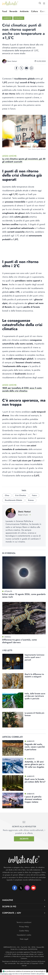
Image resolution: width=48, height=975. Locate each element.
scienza (31, 500)
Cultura (34, 11)
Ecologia (19, 18)
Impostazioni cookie (24, 935)
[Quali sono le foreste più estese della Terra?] (12, 783)
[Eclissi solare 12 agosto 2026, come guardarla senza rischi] (24, 572)
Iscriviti (24, 838)
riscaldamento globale (13, 500)
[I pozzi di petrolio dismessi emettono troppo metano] (12, 800)
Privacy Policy (24, 926)
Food (4, 11)
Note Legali (24, 939)
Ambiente (24, 11)
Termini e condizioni (24, 922)
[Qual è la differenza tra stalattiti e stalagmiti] (12, 681)
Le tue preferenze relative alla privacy (31, 974)
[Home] (10, 3)
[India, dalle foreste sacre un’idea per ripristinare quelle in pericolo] (12, 700)
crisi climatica (20, 495)
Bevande (13, 11)
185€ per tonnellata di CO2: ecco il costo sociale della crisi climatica (22, 389)
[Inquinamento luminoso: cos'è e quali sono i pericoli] (12, 661)
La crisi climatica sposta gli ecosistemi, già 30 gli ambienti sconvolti (23, 160)
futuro (34, 495)
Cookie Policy (24, 930)
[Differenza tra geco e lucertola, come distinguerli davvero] (24, 618)
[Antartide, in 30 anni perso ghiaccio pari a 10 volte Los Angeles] (12, 765)
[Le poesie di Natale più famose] (12, 720)
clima (7, 495)
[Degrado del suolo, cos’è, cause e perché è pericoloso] (12, 748)
